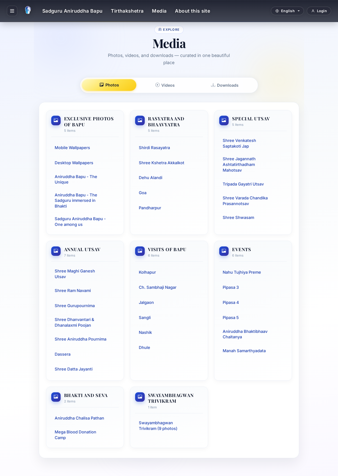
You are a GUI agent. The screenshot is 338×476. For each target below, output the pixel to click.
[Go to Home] (27, 10)
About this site (192, 11)
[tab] (109, 85)
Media (159, 11)
